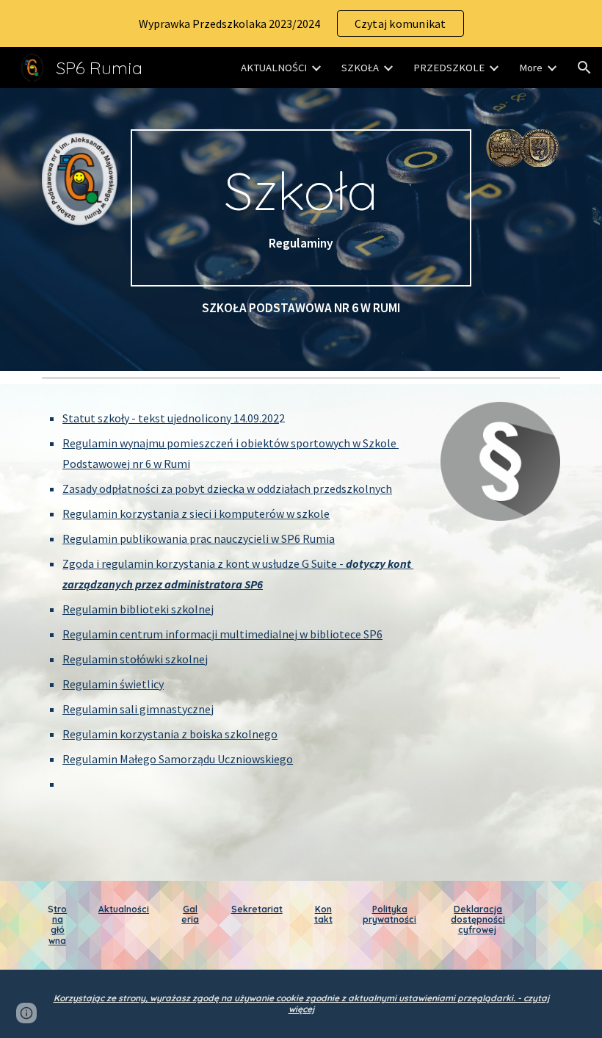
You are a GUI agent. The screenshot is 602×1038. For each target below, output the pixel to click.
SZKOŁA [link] (360, 67)
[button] (584, 67)
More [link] (531, 67)
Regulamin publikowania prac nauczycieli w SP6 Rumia (198, 538)
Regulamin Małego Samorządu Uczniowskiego (177, 759)
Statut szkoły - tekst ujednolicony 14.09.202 (170, 418)
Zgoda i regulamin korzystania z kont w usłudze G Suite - (204, 563)
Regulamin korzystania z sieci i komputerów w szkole (196, 513)
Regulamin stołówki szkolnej (135, 659)
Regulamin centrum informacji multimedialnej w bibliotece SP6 (222, 634)
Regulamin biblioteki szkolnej (138, 609)
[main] (301, 207)
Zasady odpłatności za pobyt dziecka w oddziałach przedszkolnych (227, 488)
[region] (301, 23)
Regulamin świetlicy (113, 684)
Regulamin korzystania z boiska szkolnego (170, 734)
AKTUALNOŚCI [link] (274, 67)
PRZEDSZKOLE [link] (449, 67)
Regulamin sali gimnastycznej (138, 709)
